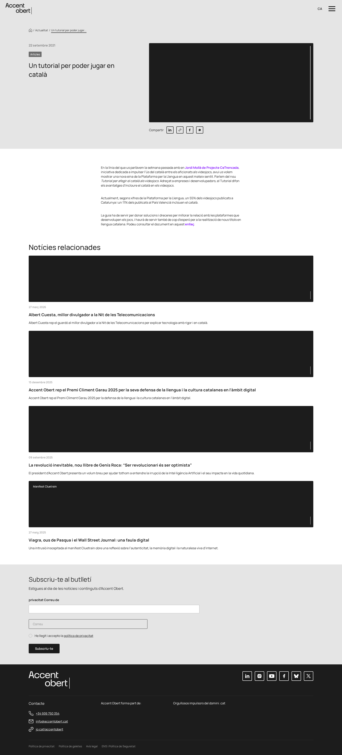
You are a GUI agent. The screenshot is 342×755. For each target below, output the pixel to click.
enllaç (189, 224)
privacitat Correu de (44, 600)
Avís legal (92, 746)
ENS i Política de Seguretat (119, 746)
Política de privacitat (42, 746)
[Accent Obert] (19, 8)
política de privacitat (78, 636)
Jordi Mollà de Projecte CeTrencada (211, 167)
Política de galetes (70, 746)
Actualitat (41, 30)
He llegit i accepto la (64, 636)
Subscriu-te (44, 648)
